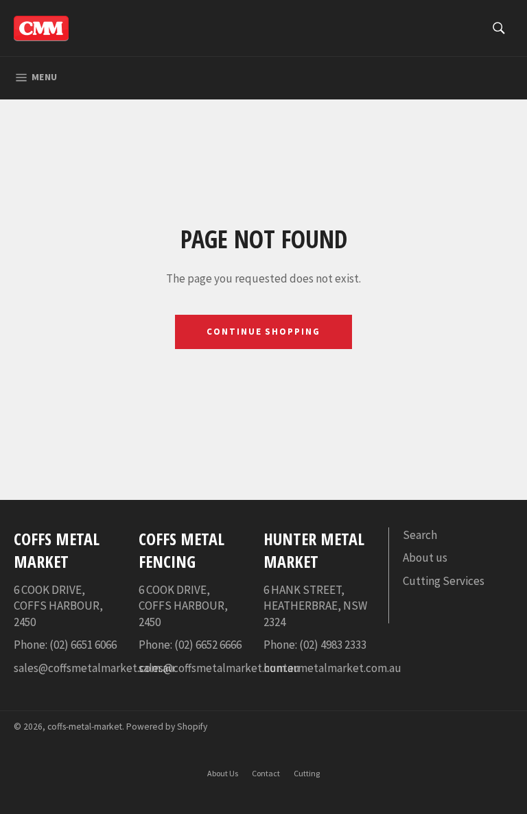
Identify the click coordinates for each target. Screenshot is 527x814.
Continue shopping (263, 331)
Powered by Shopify (166, 726)
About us (425, 557)
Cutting (307, 773)
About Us (222, 773)
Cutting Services (443, 580)
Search (420, 534)
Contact (266, 773)
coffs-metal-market (84, 726)
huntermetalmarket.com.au (332, 667)
